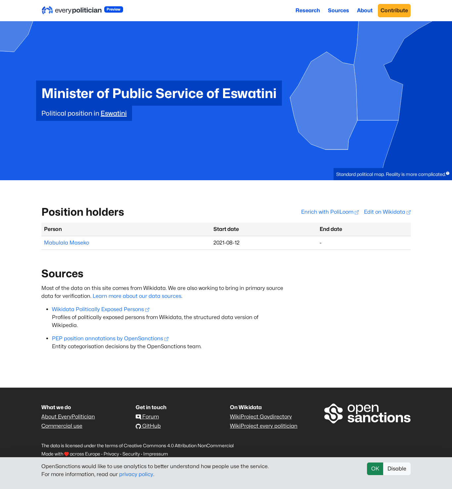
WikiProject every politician (263, 426)
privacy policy (136, 474)
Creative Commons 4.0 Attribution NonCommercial (179, 445)
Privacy (111, 454)
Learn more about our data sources (137, 296)
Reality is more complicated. (416, 174)
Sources (338, 10)
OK (375, 468)
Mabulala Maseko (66, 243)
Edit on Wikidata (385, 212)
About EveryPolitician (68, 416)
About (365, 10)
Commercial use (61, 426)
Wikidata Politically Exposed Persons (98, 309)
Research (307, 10)
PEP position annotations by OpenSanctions (107, 338)
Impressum (155, 454)
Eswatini (114, 113)
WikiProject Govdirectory (261, 416)
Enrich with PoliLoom (328, 212)
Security (131, 454)
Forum (150, 416)
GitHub (151, 426)
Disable (396, 468)
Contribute (394, 10)
